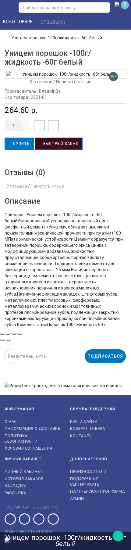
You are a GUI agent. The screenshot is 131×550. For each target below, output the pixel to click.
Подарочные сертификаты (85, 481)
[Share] (8, 334)
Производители (88, 471)
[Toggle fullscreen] (14, 334)
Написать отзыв (73, 81)
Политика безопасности (21, 438)
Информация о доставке (32, 428)
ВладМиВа (50, 91)
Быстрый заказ (60, 144)
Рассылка (15, 493)
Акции (77, 498)
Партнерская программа (97, 491)
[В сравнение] (53, 125)
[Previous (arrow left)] (2, 340)
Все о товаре (18, 21)
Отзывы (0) (53, 22)
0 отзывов (39, 81)
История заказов (24, 478)
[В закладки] (39, 125)
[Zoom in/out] (19, 334)
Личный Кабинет (24, 471)
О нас (11, 421)
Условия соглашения (28, 448)
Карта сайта (83, 421)
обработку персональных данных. (96, 367)
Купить (21, 144)
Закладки (16, 485)
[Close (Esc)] (2, 334)
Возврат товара (87, 428)
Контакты (81, 435)
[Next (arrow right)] (8, 340)
